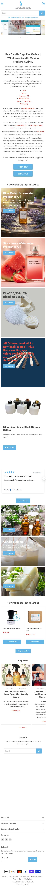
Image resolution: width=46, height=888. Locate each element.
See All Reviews (23, 501)
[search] (20, 13)
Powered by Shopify (23, 884)
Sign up (33, 859)
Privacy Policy (24, 877)
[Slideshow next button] (44, 478)
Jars (18, 101)
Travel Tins (27, 101)
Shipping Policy (28, 879)
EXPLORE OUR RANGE (23, 45)
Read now (15, 711)
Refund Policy (17, 879)
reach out (40, 132)
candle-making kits (29, 108)
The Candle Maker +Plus (11, 628)
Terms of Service (36, 877)
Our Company (13, 877)
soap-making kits (21, 125)
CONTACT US (23, 174)
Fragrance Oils (24, 96)
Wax (24, 91)
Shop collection (23, 651)
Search (4, 877)
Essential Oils (24, 99)
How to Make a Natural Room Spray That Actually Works (16, 694)
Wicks (24, 93)
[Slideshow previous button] (2, 478)
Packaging (24, 104)
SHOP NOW (23, 167)
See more (22, 728)
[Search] (42, 13)
